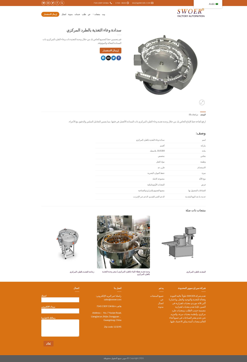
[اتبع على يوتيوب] (43, 3)
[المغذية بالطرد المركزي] (179, 241)
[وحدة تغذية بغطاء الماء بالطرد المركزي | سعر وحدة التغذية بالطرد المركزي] (123, 241)
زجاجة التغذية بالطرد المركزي (82, 271)
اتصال (63, 14)
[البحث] (62, 3)
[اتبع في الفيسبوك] (57, 3)
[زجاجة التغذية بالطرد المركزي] (67, 241)
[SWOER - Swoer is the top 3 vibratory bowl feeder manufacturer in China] (191, 13)
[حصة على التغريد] (113, 58)
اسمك (43, 295)
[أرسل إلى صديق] (108, 58)
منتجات (97, 14)
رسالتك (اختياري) (48, 318)
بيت (103, 14)
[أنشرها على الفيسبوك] (118, 58)
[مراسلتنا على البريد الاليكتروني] (48, 3)
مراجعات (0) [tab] (193, 114)
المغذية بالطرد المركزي (196, 271)
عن (89, 14)
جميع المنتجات (157, 295)
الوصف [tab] (203, 114)
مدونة (70, 14)
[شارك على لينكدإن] (103, 58)
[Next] (41, 248)
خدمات (77, 14)
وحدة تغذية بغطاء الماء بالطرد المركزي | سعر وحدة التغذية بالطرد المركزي (126, 272)
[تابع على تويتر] (53, 3)
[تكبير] (202, 102)
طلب (84, 14)
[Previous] (205, 248)
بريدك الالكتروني (48, 306)
